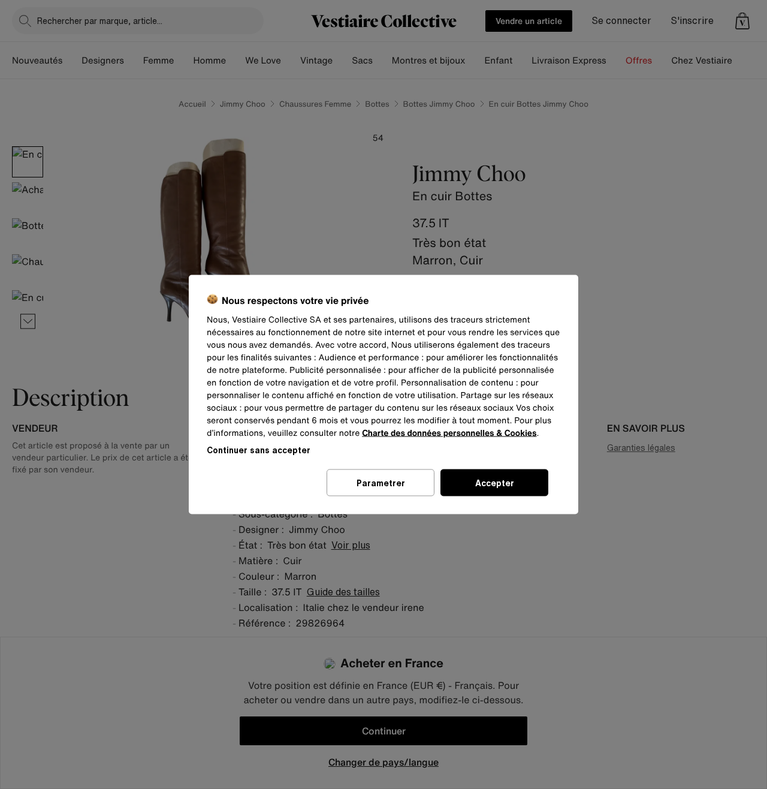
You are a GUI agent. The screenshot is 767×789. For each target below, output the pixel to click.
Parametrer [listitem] (381, 483)
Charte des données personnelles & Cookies (449, 433)
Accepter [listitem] (494, 483)
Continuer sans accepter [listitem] (258, 450)
